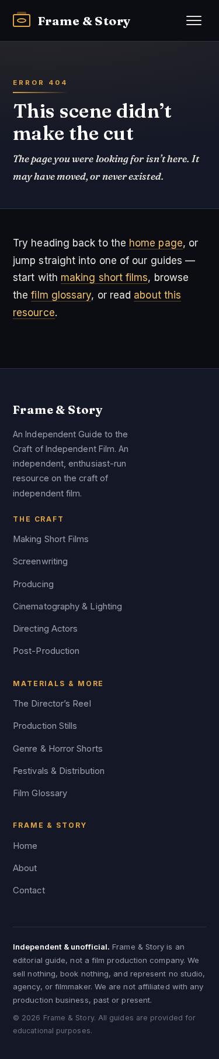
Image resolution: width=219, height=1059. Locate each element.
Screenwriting (40, 561)
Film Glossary (40, 793)
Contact (29, 890)
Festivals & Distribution (59, 771)
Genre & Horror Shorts (58, 748)
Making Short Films (51, 539)
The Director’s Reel (52, 703)
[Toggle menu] (194, 20)
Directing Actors (45, 628)
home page (156, 243)
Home (25, 846)
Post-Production (46, 651)
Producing (33, 584)
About (25, 868)
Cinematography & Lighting (67, 606)
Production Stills (45, 726)
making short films (104, 277)
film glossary (61, 295)
